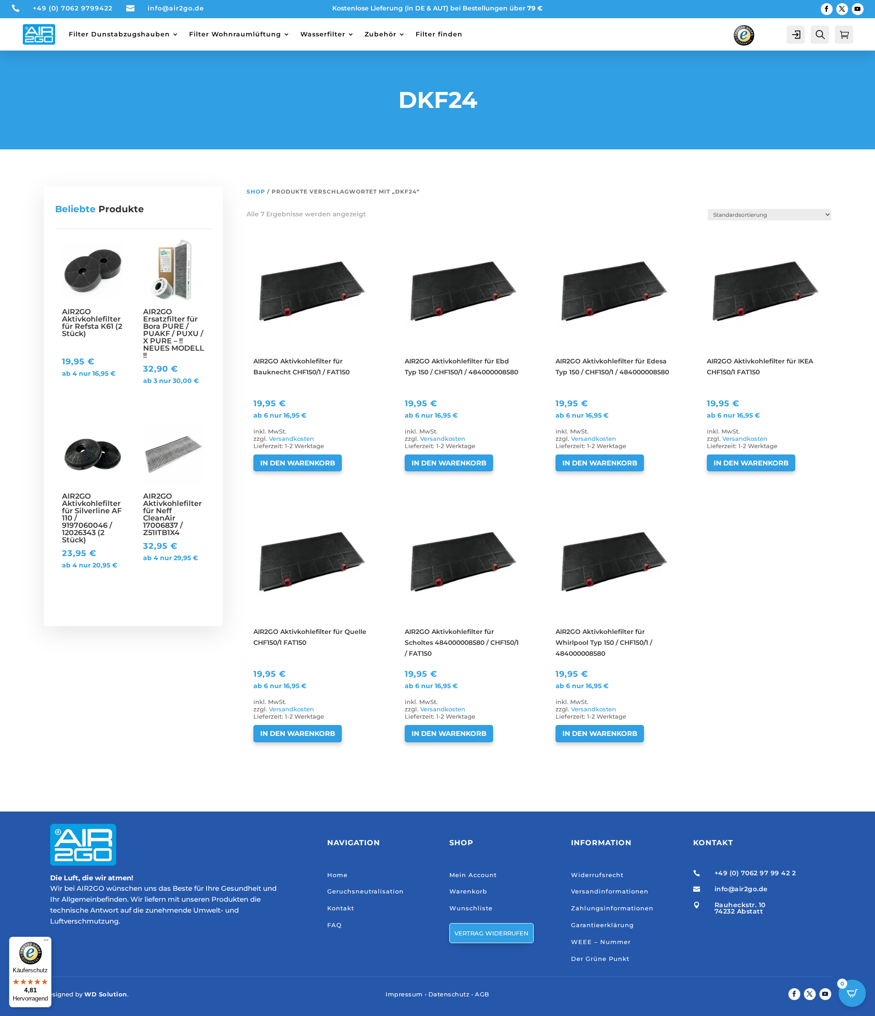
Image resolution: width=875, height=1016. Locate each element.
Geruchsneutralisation (365, 891)
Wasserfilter (322, 34)
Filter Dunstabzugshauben (119, 34)
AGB (482, 994)
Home (337, 874)
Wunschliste (471, 908)
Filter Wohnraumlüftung (235, 34)
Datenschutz (449, 994)
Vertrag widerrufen (491, 933)
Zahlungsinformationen (612, 908)
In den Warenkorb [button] (297, 463)
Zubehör (380, 34)
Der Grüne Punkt (600, 958)
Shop (256, 191)
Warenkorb (468, 891)
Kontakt (340, 908)
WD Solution (105, 994)
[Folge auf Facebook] (827, 9)
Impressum (404, 994)
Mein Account (473, 874)
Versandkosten (291, 438)
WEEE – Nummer (601, 941)
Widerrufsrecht (597, 874)
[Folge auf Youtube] (858, 9)
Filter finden (439, 34)
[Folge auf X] (842, 9)
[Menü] (46, 942)
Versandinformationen (610, 891)
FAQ (334, 925)
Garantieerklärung (602, 925)
